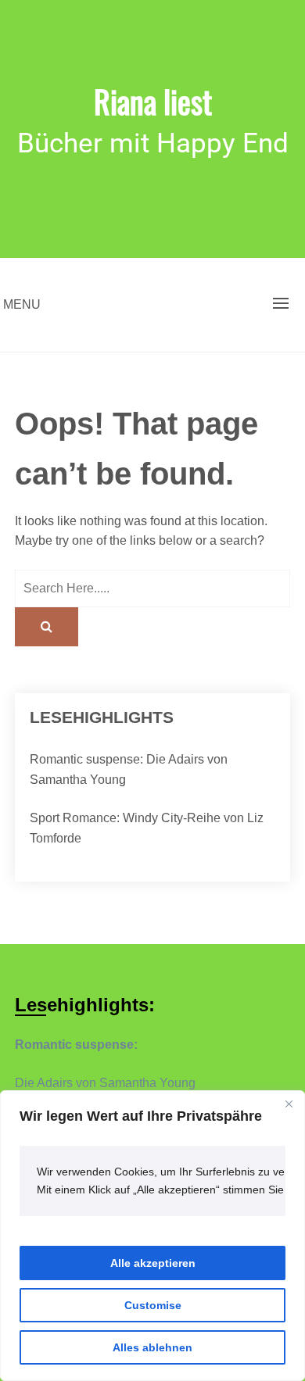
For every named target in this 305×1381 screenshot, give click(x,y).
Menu (22, 304)
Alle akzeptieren (153, 1263)
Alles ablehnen (152, 1347)
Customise (152, 1305)
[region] (152, 1235)
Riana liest (153, 100)
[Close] (288, 1103)
